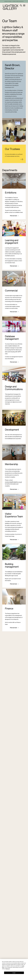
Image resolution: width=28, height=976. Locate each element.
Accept (14, 972)
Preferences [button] (7, 968)
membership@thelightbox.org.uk (13, 482)
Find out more (13, 215)
